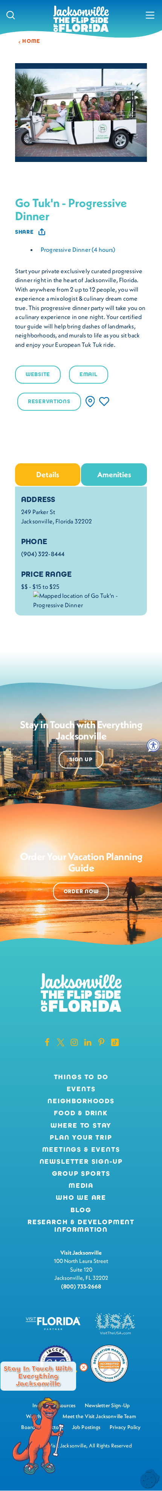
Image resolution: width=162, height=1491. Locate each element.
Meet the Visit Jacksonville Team (99, 1416)
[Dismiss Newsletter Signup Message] (83, 1367)
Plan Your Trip (81, 1138)
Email (88, 374)
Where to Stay (81, 1125)
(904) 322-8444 (42, 554)
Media (81, 1186)
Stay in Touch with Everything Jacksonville (38, 1376)
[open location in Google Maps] (87, 599)
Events (81, 1089)
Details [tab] (47, 474)
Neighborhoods (81, 1101)
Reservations (49, 401)
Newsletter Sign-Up (81, 1162)
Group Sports (81, 1174)
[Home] (81, 19)
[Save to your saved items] (104, 401)
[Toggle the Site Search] (10, 15)
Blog (81, 1210)
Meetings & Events (81, 1150)
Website (38, 374)
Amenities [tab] (114, 474)
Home (31, 41)
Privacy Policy (125, 1427)
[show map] (90, 401)
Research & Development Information (81, 1226)
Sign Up (80, 759)
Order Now (81, 891)
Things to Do (81, 1077)
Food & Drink (81, 1113)
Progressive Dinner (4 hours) (78, 249)
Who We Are (81, 1198)
